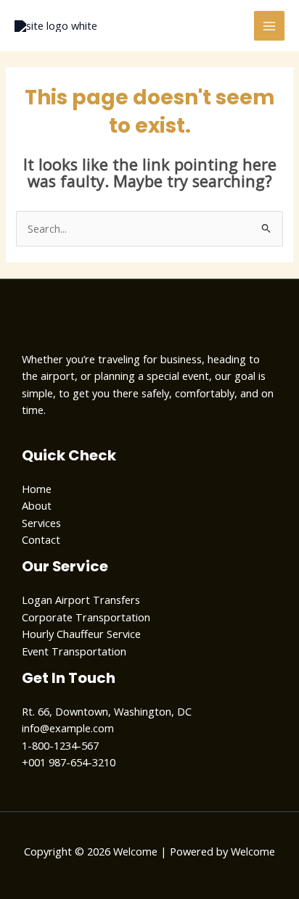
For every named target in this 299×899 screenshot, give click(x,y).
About (37, 505)
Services (41, 522)
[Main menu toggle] (269, 26)
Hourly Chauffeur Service (81, 633)
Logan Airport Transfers (81, 599)
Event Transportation (74, 651)
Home (37, 488)
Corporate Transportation (86, 617)
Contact (41, 539)
